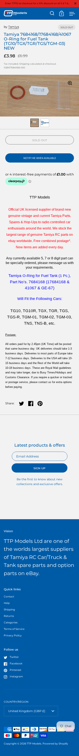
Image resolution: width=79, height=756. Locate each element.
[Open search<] (52, 13)
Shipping (24, 63)
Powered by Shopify (55, 743)
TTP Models (34, 743)
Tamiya (13, 27)
